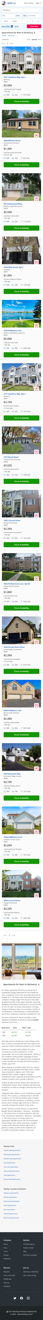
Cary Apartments (9, 1163)
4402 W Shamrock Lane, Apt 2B (17, 584)
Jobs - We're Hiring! (29, 1275)
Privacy (6, 1255)
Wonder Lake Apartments (12, 1159)
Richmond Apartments (11, 1218)
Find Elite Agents (29, 1244)
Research (7, 1272)
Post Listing (28, 3)
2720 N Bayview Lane (13, 330)
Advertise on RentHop (31, 1272)
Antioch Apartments (10, 1214)
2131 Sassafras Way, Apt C (15, 394)
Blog (24, 1251)
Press (5, 1248)
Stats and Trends (9, 1275)
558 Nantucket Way (12, 774)
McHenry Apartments (11, 1193)
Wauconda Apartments (11, 1171)
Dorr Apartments (9, 1209)
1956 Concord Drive (12, 520)
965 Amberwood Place (13, 204)
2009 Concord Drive (12, 900)
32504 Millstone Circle (13, 837)
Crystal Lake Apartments (12, 1150)
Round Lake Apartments (12, 1179)
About (6, 1244)
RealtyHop (7, 1259)
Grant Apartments (10, 1205)
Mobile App (7, 1279)
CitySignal (7, 1286)
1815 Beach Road (11, 457)
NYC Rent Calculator (30, 1255)
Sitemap (6, 1283)
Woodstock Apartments (12, 1154)
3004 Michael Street (12, 140)
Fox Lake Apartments (11, 1167)
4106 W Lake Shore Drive (14, 647)
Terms (6, 1251)
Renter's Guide (28, 1248)
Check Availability (21, 101)
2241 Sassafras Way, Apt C (15, 77)
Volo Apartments (9, 1175)
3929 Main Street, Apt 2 (13, 267)
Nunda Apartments (10, 1197)
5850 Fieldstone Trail (12, 710)
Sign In (38, 3)
